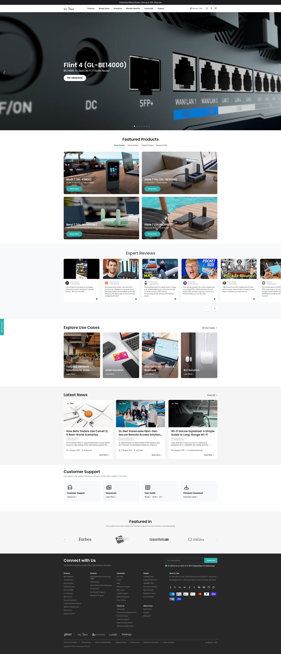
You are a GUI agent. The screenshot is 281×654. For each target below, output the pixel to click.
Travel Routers (69, 580)
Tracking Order (148, 576)
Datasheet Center (149, 593)
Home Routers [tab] (133, 145)
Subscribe (211, 560)
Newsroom (120, 590)
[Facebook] (170, 587)
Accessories (68, 610)
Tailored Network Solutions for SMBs (100, 578)
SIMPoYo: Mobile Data (71, 607)
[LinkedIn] (179, 587)
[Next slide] (211, 2)
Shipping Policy (121, 642)
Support (161, 8)
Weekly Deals (104, 8)
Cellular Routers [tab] (147, 145)
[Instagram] (175, 587)
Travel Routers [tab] (119, 145)
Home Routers (69, 583)
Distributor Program (97, 595)
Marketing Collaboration (125, 626)
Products (90, 8)
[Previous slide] (69, 2)
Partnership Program (97, 592)
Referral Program (123, 597)
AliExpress (147, 616)
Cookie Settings (168, 642)
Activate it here (159, 2)
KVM (154, 497)
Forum (119, 580)
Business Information (151, 642)
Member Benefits (133, 8)
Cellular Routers (69, 587)
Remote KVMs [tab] (161, 145)
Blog (118, 583)
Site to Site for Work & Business (101, 585)
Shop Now (74, 189)
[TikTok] (189, 587)
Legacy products (69, 613)
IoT (160, 497)
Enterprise (118, 8)
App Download (148, 590)
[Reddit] (184, 587)
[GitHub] (208, 587)
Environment (135, 642)
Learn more (110, 497)
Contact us (71, 497)
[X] (194, 587)
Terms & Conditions (70, 642)
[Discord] (204, 587)
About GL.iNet (174, 573)
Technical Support (123, 619)
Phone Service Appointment (126, 612)
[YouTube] (199, 587)
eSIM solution (95, 582)
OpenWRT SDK (148, 583)
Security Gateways (70, 600)
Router (147, 497)
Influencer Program (123, 587)
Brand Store (147, 609)
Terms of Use (210, 566)
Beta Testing (121, 600)
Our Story (120, 576)
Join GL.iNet (121, 609)
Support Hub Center (150, 580)
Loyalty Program (122, 593)
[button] (132, 126)
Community (148, 8)
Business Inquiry (122, 616)
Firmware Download (150, 587)
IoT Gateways (68, 593)
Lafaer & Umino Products (72, 603)
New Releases (68, 576)
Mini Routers (68, 597)
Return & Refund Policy (103, 642)
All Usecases (94, 589)
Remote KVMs (69, 590)
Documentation (148, 597)
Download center (190, 497)
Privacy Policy (197, 566)
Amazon (146, 612)
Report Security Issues (124, 622)
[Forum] (213, 587)
